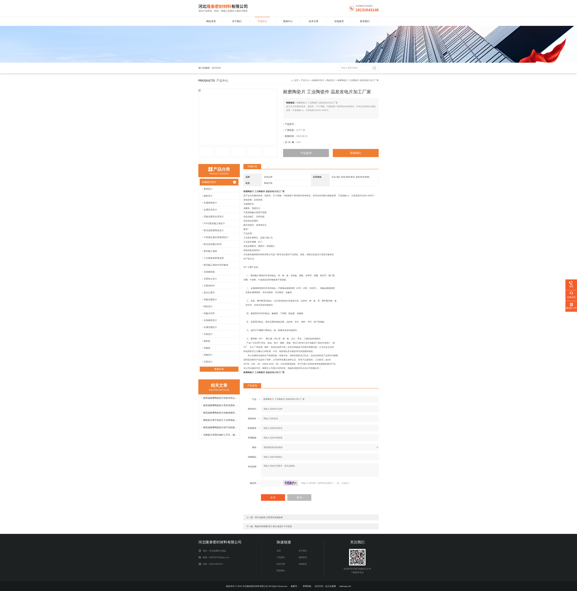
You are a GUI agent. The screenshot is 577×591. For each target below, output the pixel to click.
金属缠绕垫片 (210, 202)
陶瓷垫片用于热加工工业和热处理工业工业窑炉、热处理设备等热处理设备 (220, 420)
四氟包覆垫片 (210, 299)
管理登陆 (307, 586)
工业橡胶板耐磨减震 (214, 258)
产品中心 (262, 21)
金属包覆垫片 (210, 327)
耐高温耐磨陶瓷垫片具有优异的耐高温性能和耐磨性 (220, 405)
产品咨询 (306, 153)
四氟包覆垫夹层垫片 (214, 216)
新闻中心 (288, 21)
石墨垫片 (208, 361)
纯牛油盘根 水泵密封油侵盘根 (269, 517)
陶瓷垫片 (331, 80)
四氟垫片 (208, 355)
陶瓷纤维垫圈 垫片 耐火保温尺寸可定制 (273, 526)
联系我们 (365, 21)
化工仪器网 (330, 586)
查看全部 (219, 369)
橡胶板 (207, 341)
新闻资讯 (303, 557)
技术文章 (313, 21)
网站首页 (211, 21)
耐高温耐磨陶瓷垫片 (214, 230)
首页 (296, 80)
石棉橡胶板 (209, 272)
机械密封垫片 (318, 80)
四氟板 (207, 348)
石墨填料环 (209, 285)
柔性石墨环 (209, 292)
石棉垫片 (208, 334)
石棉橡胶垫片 (210, 320)
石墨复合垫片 (210, 278)
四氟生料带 (209, 313)
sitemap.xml (345, 586)
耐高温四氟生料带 (213, 244)
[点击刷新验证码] (290, 483)
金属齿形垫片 (210, 209)
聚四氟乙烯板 (210, 251)
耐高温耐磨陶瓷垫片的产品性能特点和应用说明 (220, 427)
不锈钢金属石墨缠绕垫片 (216, 237)
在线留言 (339, 21)
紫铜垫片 (208, 189)
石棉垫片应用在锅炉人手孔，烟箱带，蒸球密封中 (220, 434)
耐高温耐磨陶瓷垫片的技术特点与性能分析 (220, 398)
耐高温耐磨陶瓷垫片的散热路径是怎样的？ (220, 412)
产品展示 (281, 557)
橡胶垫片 (208, 195)
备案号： (295, 586)
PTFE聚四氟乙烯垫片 (214, 223)
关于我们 (237, 21)
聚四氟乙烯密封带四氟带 (216, 265)
